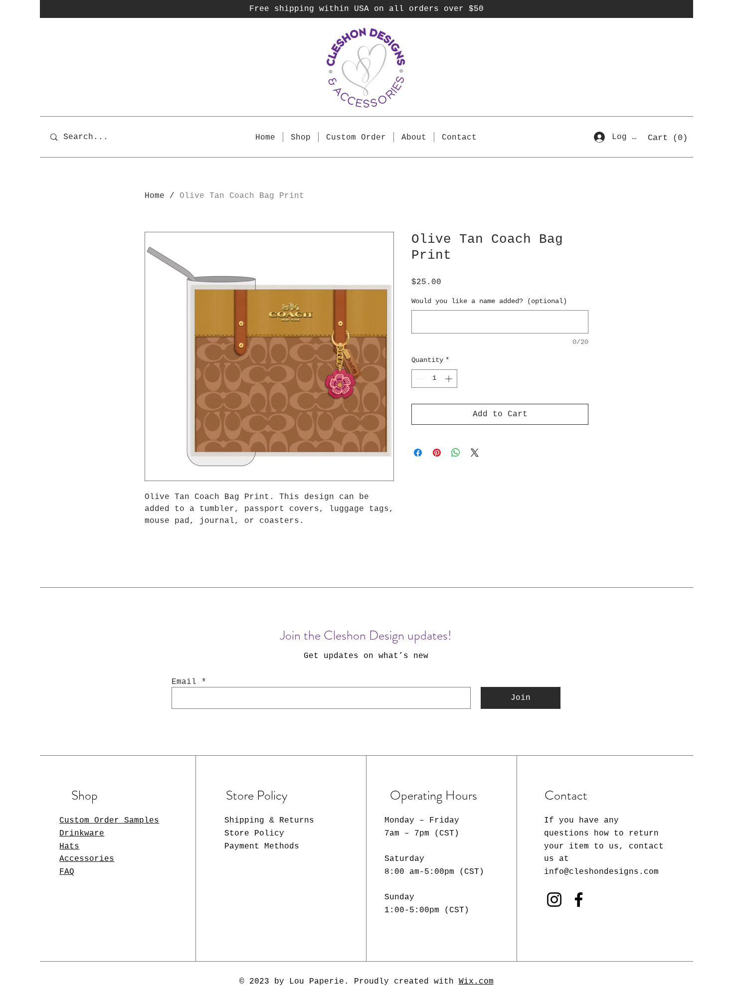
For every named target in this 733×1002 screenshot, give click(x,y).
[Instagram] (554, 899)
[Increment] (449, 378)
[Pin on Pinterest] (437, 453)
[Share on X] (475, 453)
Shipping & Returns (269, 820)
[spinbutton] (434, 378)
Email (184, 682)
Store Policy (254, 833)
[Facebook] (578, 899)
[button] (668, 137)
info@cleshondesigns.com (601, 871)
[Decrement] (419, 378)
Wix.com (476, 981)
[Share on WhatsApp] (456, 453)
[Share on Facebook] (418, 453)
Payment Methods (261, 846)
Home (155, 195)
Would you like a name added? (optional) (489, 301)
